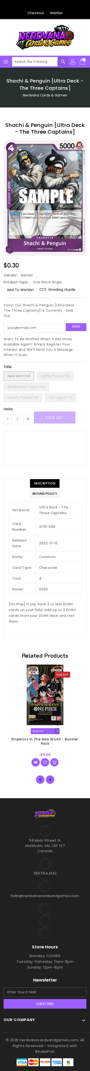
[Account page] (73, 61)
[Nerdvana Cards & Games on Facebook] (35, 5)
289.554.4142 (44, 873)
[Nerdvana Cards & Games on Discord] (54, 5)
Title (8, 366)
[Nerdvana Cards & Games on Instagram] (45, 5)
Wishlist (56, 13)
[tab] (44, 483)
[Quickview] (35, 762)
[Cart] (83, 61)
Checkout (35, 13)
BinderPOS (45, 1051)
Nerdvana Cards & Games (45, 95)
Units (8, 409)
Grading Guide (62, 289)
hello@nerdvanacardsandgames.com (45, 895)
